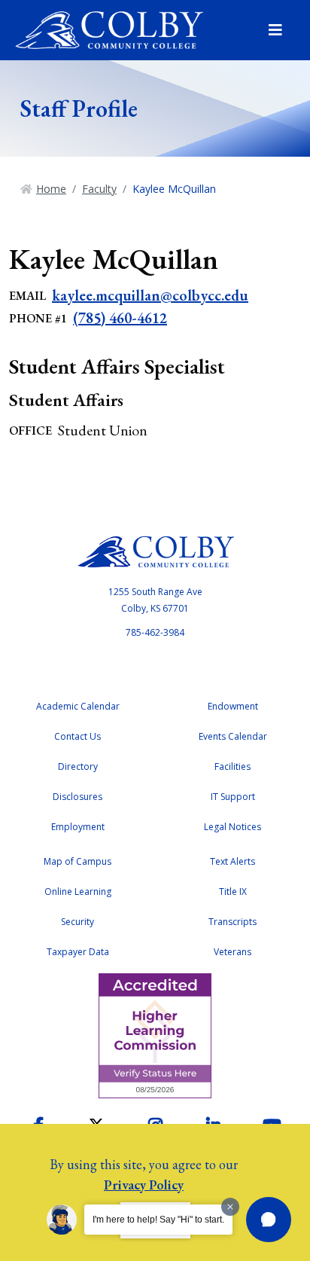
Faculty (99, 189)
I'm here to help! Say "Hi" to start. (158, 1219)
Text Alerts (232, 861)
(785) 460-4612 (120, 318)
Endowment (233, 706)
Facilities (232, 766)
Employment (78, 826)
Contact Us (77, 736)
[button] (268, 1219)
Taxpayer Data (78, 951)
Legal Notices (232, 826)
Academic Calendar (78, 706)
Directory (78, 766)
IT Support (233, 796)
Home (51, 189)
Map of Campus (77, 861)
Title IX (233, 891)
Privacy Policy (144, 1184)
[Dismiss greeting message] (230, 1207)
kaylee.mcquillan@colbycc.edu (150, 295)
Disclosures (77, 796)
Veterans (232, 951)
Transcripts (232, 921)
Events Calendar (233, 736)
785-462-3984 (155, 632)
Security (77, 921)
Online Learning (77, 891)
